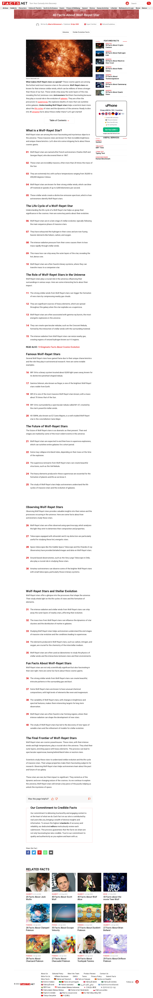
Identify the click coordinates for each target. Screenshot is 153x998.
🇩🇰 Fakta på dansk (90, 982)
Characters (23, 8)
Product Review (89, 974)
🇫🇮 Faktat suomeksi (66, 985)
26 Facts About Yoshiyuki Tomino (86, 959)
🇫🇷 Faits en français (83, 979)
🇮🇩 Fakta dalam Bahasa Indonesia (67, 987)
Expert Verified (91, 24)
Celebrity (13, 8)
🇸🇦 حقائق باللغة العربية (86, 985)
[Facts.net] (14, 3)
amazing (35, 112)
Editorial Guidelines (108, 24)
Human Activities (103, 8)
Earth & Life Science (51, 8)
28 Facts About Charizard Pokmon (34, 959)
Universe (83, 10)
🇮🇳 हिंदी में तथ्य (45, 987)
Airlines (5, 8)
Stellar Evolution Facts (81, 32)
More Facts (45, 979)
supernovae (43, 102)
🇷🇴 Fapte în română (48, 993)
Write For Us (45, 976)
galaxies (63, 98)
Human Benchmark (103, 159)
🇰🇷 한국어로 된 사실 (108, 987)
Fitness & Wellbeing (73, 8)
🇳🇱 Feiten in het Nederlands (78, 990)
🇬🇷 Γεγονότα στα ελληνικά (108, 985)
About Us (44, 974)
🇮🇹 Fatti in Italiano (47, 982)
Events (62, 8)
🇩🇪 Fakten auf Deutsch (62, 979)
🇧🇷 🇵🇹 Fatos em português (69, 982)
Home (68, 10)
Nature (144, 8)
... (149, 8)
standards (64, 823)
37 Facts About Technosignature (112, 77)
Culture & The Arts (35, 8)
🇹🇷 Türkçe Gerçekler (48, 996)
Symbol (98, 142)
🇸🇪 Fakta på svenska (108, 982)
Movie (138, 8)
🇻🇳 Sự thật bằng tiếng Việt (91, 993)
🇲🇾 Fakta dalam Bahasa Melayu (52, 990)
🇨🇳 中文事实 (65, 996)
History (92, 8)
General (85, 8)
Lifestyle (114, 8)
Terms (84, 976)
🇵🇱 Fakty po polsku (100, 990)
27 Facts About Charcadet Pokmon (61, 959)
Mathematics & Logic (126, 8)
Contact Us (104, 974)
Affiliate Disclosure (61, 976)
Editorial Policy (57, 974)
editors (54, 826)
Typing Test (100, 153)
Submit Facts (111, 976)
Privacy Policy (96, 976)
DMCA (75, 976)
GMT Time (100, 148)
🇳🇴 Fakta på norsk (47, 985)
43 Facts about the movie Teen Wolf (112, 898)
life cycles (39, 108)
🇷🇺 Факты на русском (68, 993)
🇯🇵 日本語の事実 (90, 987)
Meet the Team (73, 974)
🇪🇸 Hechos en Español (103, 979)
